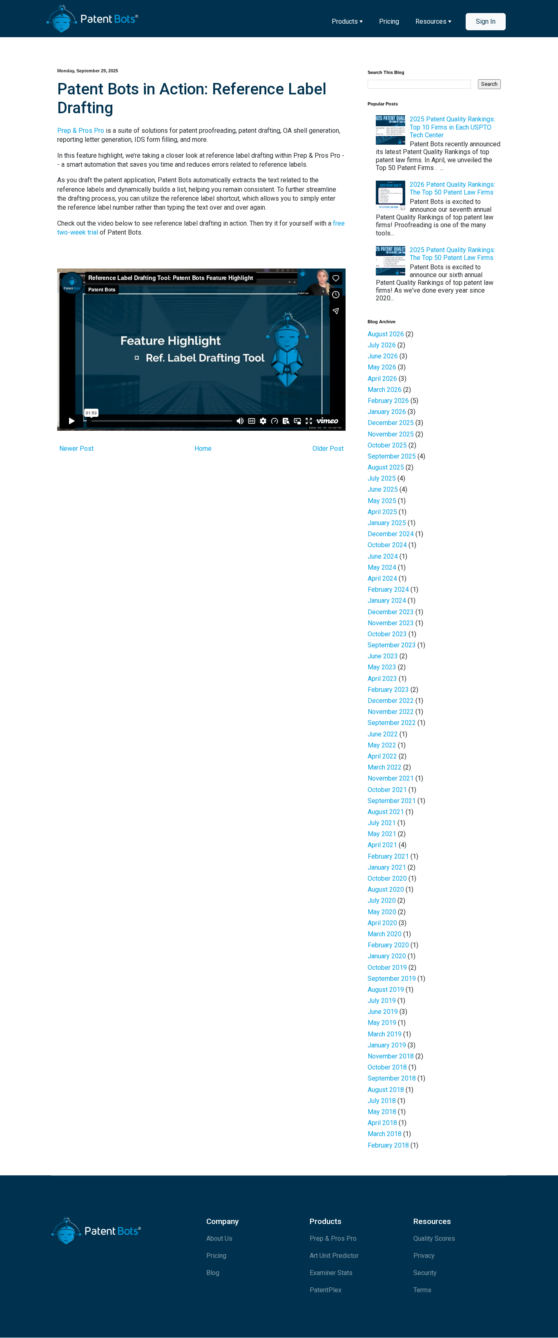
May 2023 (382, 667)
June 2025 (383, 489)
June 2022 (383, 734)
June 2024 (383, 556)
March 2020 (385, 934)
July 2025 (382, 478)
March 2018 (385, 1134)
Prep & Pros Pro (80, 130)
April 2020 (382, 923)
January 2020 (387, 956)
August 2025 (386, 467)
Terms (422, 1290)
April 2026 (382, 379)
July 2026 (382, 345)
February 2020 (388, 945)
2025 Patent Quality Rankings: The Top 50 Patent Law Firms (452, 254)
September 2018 (392, 1078)
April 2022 (382, 756)
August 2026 (386, 334)
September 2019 (392, 978)
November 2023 (391, 623)
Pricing (389, 21)
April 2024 (382, 578)
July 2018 (382, 1101)
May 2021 (382, 834)
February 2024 (388, 589)
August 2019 (386, 989)
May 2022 (382, 745)
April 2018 (382, 1123)
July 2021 (382, 823)
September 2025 (392, 456)
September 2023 (392, 645)
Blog (212, 1273)
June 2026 (383, 356)
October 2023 (387, 634)
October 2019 (387, 967)
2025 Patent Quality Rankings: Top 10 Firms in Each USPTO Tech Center (452, 127)
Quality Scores (434, 1238)
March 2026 (385, 390)
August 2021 (386, 812)
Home (203, 448)
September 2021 (392, 801)
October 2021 (387, 790)
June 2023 (383, 656)
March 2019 (385, 1034)
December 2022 (391, 701)
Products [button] (345, 21)
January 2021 (387, 867)
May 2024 (382, 567)
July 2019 (382, 1001)
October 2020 (387, 878)
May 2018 (382, 1112)
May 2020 (382, 912)
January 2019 (387, 1045)
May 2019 (382, 1023)
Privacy (424, 1256)
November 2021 (391, 778)
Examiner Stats (331, 1273)
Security (425, 1273)
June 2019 (383, 1012)
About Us (219, 1238)
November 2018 (391, 1056)
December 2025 (391, 423)
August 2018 (386, 1090)
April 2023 (382, 678)
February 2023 (388, 690)
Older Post (328, 448)
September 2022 (392, 723)
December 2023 (391, 612)
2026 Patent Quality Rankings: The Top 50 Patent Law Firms (452, 188)
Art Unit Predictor (334, 1256)
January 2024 (387, 600)
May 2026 (382, 367)
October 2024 (387, 545)
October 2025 (387, 445)
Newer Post (76, 448)
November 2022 (391, 712)
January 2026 (387, 412)
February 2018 (388, 1145)
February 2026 (388, 401)
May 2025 (382, 501)
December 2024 (391, 534)
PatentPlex (325, 1290)
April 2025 (382, 512)
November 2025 (391, 434)
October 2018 (387, 1067)
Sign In (486, 21)
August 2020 (386, 889)
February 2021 (388, 856)
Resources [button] (430, 21)
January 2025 (387, 523)
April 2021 (382, 845)
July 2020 (382, 900)
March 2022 (385, 767)
